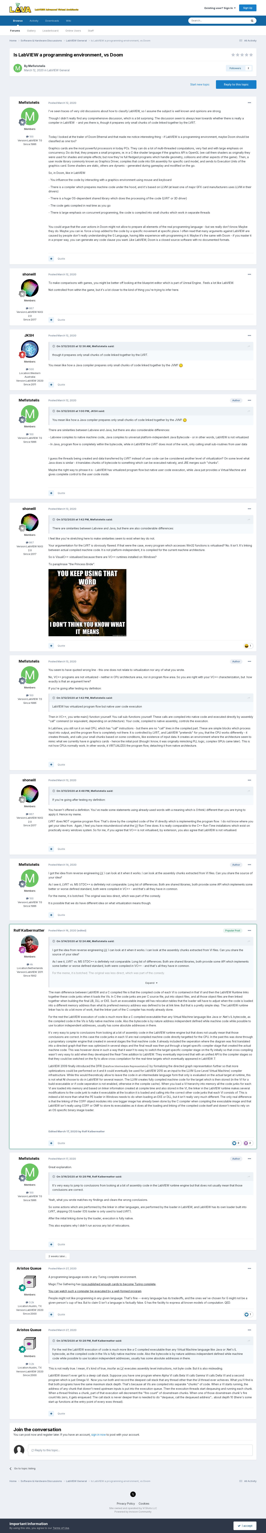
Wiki (68, 20)
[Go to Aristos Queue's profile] (30, 1282)
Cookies (144, 1503)
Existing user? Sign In (219, 8)
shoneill (29, 274)
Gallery (31, 30)
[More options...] (249, 102)
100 (31, 136)
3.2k (31, 1302)
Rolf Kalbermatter (29, 930)
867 (31, 308)
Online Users (73, 30)
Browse (18, 20)
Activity (34, 20)
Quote (61, 258)
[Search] (252, 21)
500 (31, 369)
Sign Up (247, 7)
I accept (246, 1525)
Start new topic (200, 84)
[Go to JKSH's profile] (30, 349)
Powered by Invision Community (133, 1511)
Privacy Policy (126, 1503)
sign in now (98, 1434)
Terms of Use (61, 1527)
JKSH (29, 335)
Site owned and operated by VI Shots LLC (133, 1508)
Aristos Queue (29, 1268)
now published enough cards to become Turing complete (118, 1284)
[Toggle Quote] (54, 346)
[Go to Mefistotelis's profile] (17, 68)
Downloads (52, 20)
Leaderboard (50, 30)
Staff (91, 30)
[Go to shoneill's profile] (30, 288)
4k (31, 964)
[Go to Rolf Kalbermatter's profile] (30, 944)
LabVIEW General (58, 70)
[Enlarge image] (87, 602)
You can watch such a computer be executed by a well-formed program (94, 1291)
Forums (15, 30)
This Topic (236, 20)
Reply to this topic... (47, 1450)
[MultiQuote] (51, 258)
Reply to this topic (236, 84)
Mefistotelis (36, 66)
